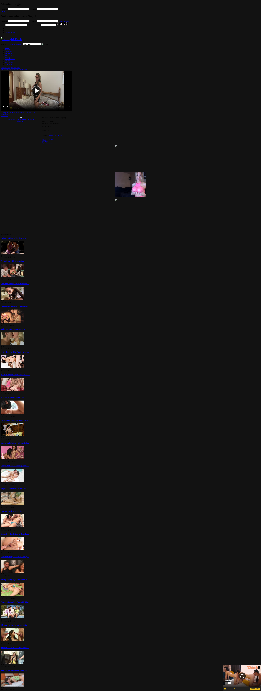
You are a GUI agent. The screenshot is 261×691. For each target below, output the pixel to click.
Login (3, 11)
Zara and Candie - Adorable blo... (15, 602)
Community (9, 64)
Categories (8, 51)
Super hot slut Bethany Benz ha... (15, 534)
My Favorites (9, 62)
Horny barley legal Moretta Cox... (15, 579)
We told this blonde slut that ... (13, 397)
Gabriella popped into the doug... (15, 557)
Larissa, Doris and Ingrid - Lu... (14, 511)
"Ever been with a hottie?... (12, 261)
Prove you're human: (33, 25)
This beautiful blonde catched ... (14, 329)
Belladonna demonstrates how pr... (15, 420)
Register (10, 32)
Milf (56, 135)
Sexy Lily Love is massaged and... (15, 466)
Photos (13, 44)
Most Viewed (9, 55)
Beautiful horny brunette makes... (15, 284)
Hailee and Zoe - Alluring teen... (14, 238)
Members (19, 44)
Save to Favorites (47, 139)
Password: (33, 9)
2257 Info (45, 141)
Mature (51, 135)
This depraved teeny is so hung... (14, 670)
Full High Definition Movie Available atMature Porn (21, 120)
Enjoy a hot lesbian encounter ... (14, 488)
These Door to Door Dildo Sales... (15, 648)
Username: (4, 9)
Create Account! (64, 21)
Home (7, 48)
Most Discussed (10, 59)
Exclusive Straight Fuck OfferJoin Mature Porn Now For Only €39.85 (14, 68)
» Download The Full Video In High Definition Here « (18, 112)
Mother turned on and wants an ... (15, 375)
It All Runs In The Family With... (15, 352)
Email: (3, 25)
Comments (4, 116)
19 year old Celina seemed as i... (14, 625)
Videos (9, 44)
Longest (7, 57)
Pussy (60, 135)
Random (7, 60)
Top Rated (8, 53)
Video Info (4, 114)
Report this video (47, 143)
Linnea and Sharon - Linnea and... (15, 306)
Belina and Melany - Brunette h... (15, 443)
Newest (7, 49)
